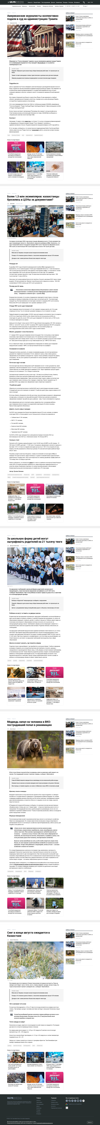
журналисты (29, 135)
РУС (92, 2)
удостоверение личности (43, 477)
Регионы (70, 2)
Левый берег (37, 2)
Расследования (46, 2)
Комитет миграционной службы (20, 477)
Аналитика (59, 2)
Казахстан (26, 474)
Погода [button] (85, 6)
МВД (9, 477)
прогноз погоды (17, 1045)
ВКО (25, 871)
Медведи (31, 871)
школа (9, 660)
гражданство (55, 474)
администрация (38, 135)
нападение (10, 871)
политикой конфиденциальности (45, 1123)
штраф (15, 660)
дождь (9, 1045)
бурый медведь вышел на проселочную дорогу (29, 864)
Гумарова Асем (13, 23)
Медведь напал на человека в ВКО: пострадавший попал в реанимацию (84, 35)
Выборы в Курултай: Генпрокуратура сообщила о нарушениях (29, 600)
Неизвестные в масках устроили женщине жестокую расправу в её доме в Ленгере (35, 783)
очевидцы (38, 871)
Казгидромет (27, 1045)
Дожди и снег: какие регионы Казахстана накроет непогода (29, 258)
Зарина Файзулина (14, 939)
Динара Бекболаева (14, 545)
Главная (8, 12)
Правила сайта (54, 1102)
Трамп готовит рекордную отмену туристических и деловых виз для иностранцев (35, 75)
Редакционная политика (56, 1108)
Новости (30, 2)
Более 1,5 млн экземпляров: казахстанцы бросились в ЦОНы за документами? (84, 18)
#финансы (24, 6)
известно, (28, 121)
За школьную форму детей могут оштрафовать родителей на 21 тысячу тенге (83, 27)
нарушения (22, 660)
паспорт (32, 477)
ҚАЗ (89, 2)
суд (9, 135)
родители (29, 660)
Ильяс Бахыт (13, 729)
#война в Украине (59, 6)
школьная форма (38, 660)
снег (34, 1045)
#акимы (39, 6)
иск (23, 135)
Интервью (77, 2)
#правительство (16, 6)
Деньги (53, 2)
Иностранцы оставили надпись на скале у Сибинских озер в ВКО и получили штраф (35, 786)
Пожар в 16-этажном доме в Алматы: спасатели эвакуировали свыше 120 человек (35, 255)
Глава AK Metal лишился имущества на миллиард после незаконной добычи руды (35, 780)
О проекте (53, 1100)
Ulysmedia (12, 203)
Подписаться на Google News (75, 1104)
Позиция (65, 2)
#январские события (48, 6)
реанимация (19, 871)
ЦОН (33, 474)
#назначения (32, 6)
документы (39, 474)
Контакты (53, 1106)
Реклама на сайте (55, 1104)
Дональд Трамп (16, 135)
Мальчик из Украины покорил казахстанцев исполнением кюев (30, 252)
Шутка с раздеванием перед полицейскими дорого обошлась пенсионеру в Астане (35, 608)
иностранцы (47, 474)
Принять (90, 1122)
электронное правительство (15, 474)
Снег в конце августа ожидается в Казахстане (84, 43)
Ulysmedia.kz (41, 63)
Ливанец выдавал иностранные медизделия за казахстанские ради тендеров (34, 78)
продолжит (35, 130)
